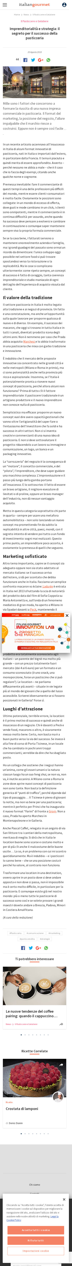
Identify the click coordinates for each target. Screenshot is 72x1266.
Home (17, 14)
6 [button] (40, 1035)
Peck (33, 609)
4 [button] (33, 1035)
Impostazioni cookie (36, 1251)
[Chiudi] (64, 1199)
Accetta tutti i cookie (36, 1230)
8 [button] (48, 1035)
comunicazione (35, 933)
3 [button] (29, 1035)
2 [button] (25, 1035)
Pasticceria (16, 933)
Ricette (9, 1102)
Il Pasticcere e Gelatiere (44, 14)
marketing (55, 933)
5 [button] (36, 1035)
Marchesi (29, 341)
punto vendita (28, 938)
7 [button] (44, 1035)
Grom (52, 811)
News (26, 14)
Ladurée (47, 586)
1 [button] (21, 1035)
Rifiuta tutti (36, 1240)
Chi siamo (34, 1184)
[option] (34, 998)
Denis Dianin (16, 1123)
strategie (45, 938)
